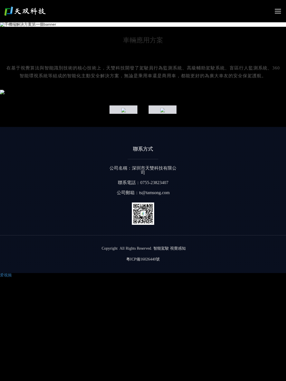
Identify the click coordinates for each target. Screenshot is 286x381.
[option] (143, 92)
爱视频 (6, 275)
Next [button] (283, 92)
